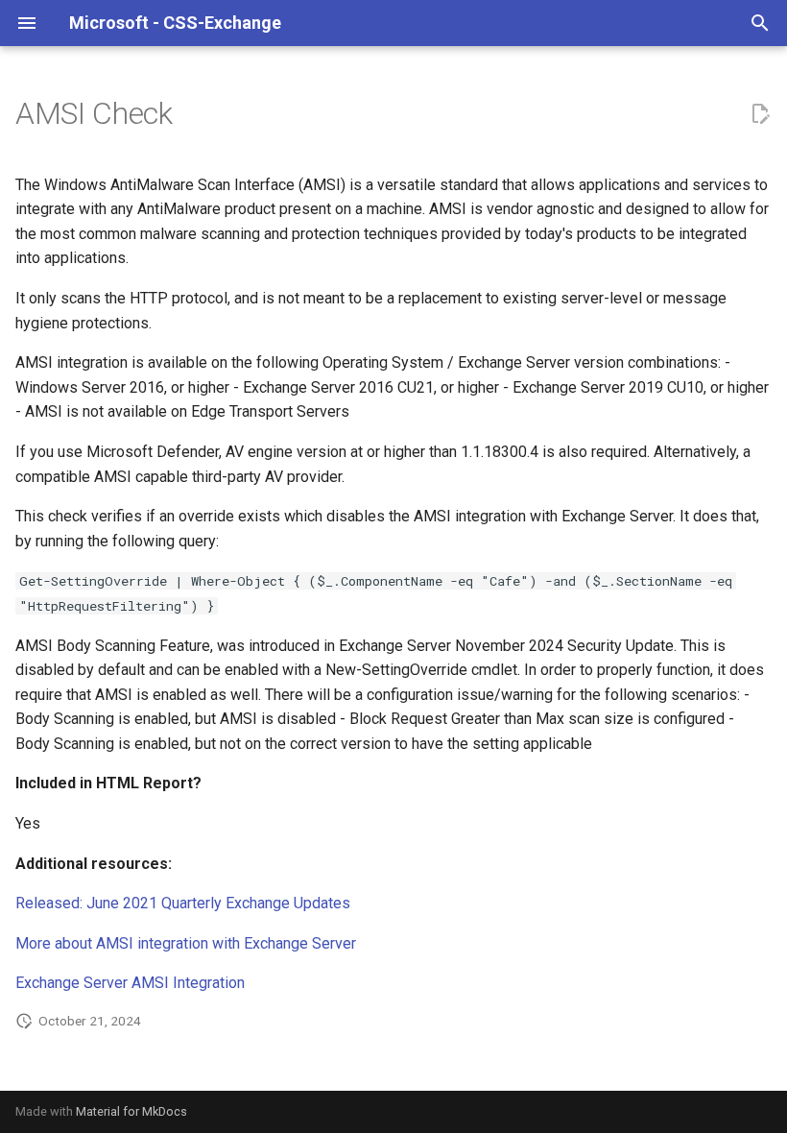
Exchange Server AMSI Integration (130, 983)
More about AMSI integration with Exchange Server (185, 943)
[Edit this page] (760, 114)
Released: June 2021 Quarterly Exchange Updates (182, 903)
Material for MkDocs (131, 1111)
